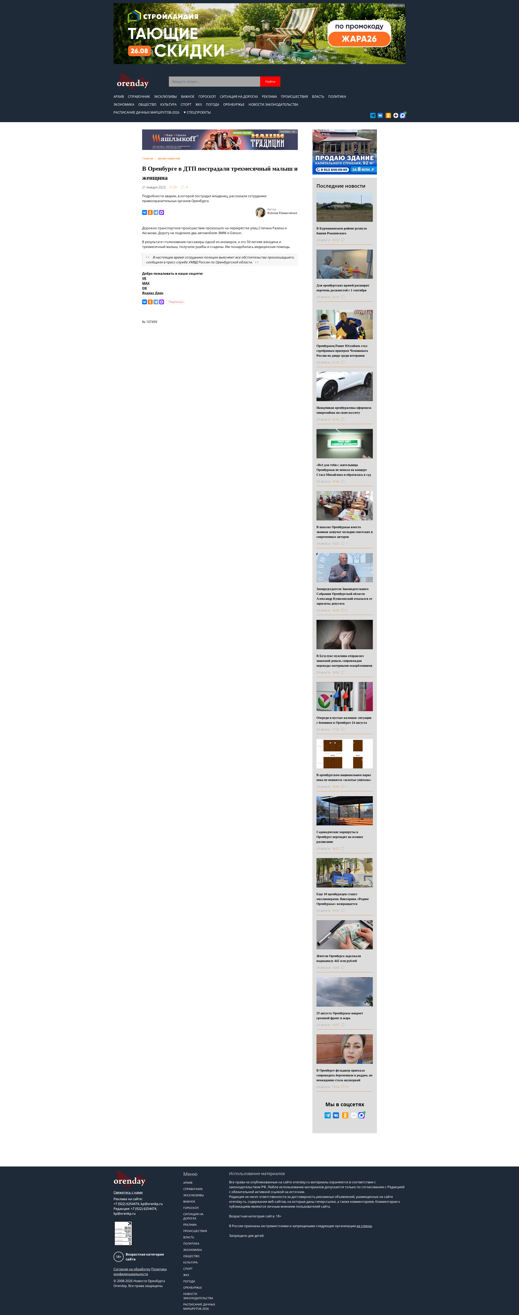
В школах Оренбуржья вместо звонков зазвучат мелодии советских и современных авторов (344, 531)
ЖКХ (198, 104)
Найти (270, 81)
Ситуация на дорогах (239, 96)
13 (346, 1087)
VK (144, 278)
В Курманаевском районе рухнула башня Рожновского (341, 230)
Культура (168, 104)
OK (144, 288)
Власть (318, 96)
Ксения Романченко (282, 213)
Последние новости (340, 185)
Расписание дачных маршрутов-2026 (146, 112)
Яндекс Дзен (152, 293)
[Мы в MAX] (402, 115)
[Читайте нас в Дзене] (396, 115)
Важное (187, 96)
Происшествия (294, 96)
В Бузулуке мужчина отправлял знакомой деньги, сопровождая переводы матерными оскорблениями (344, 660)
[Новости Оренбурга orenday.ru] (133, 81)
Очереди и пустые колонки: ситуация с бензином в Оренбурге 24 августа (343, 720)
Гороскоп (207, 96)
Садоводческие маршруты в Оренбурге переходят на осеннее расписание (339, 836)
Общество (147, 104)
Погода (212, 104)
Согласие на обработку (132, 1269)
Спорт (186, 104)
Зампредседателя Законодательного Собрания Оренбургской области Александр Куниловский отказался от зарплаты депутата (344, 596)
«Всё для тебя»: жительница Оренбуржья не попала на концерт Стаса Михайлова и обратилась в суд (343, 469)
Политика (337, 96)
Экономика (124, 104)
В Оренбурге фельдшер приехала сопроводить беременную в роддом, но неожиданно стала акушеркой (344, 1075)
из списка (364, 1226)
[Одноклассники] (150, 212)
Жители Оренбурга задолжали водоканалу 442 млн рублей (338, 958)
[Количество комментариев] (346, 240)
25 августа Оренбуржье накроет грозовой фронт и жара (339, 1015)
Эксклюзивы (165, 96)
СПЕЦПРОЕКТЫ (199, 112)
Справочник (139, 96)
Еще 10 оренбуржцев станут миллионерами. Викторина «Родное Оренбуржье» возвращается (342, 899)
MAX (146, 283)
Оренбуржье (233, 104)
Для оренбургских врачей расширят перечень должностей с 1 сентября (342, 287)
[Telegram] (155, 212)
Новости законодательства (273, 104)
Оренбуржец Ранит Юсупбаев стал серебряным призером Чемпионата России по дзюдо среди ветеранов (342, 350)
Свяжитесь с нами (128, 1192)
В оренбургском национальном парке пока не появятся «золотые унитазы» (343, 777)
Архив (119, 96)
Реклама (269, 96)
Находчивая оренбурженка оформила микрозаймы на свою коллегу (343, 410)
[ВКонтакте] (144, 212)
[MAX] (161, 212)
